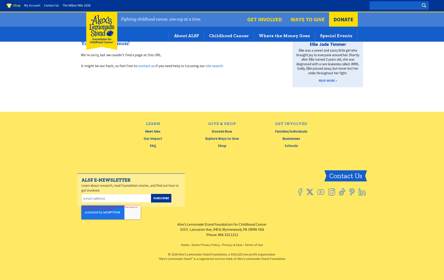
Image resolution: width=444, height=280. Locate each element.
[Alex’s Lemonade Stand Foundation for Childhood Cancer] (101, 49)
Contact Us (345, 176)
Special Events (336, 35)
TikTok (342, 192)
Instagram (331, 192)
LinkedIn (362, 192)
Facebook (300, 192)
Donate (343, 19)
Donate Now (222, 131)
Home (185, 245)
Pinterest (352, 192)
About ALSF (186, 35)
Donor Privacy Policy (206, 245)
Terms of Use (254, 245)
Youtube (320, 192)
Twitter (309, 192)
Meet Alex (152, 131)
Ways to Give (308, 19)
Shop (222, 145)
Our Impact (153, 138)
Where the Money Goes (284, 35)
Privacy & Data (232, 245)
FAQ (153, 145)
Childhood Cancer (229, 35)
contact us (146, 65)
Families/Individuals (291, 131)
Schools (291, 145)
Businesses (291, 138)
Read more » (328, 80)
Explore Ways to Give (222, 138)
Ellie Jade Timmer (328, 44)
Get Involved (264, 19)
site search (214, 65)
